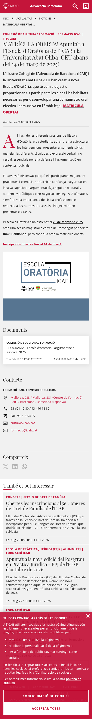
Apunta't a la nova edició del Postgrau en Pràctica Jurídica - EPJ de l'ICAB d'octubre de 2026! (45, 564)
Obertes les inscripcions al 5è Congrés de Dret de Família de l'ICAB (45, 506)
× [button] (88, 616)
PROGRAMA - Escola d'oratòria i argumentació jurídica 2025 (40, 350)
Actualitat (24, 18)
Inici (6, 18)
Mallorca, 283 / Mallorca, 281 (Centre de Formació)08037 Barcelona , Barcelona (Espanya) (46, 399)
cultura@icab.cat (23, 423)
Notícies (45, 18)
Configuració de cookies (46, 696)
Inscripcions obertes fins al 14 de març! (32, 244)
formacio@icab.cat (24, 430)
